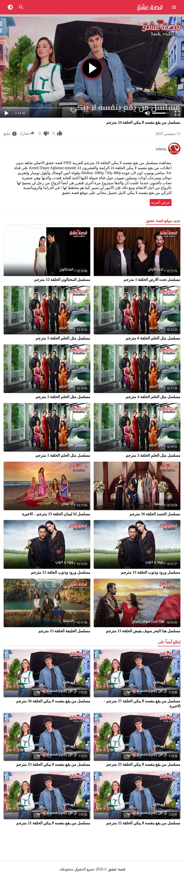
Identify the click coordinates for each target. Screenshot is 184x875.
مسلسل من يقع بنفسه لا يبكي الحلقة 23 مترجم (53, 764)
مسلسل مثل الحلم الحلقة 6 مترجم (153, 338)
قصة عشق (116, 869)
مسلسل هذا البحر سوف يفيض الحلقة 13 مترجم (143, 631)
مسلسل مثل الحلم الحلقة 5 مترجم (63, 338)
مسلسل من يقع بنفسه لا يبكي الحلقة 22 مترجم (143, 823)
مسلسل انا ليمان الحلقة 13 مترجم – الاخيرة (56, 514)
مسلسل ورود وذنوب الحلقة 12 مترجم (60, 572)
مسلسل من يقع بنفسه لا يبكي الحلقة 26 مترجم (53, 701)
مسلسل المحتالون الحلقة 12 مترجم (62, 279)
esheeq (161, 149)
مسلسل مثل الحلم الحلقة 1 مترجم (63, 455)
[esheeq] (174, 153)
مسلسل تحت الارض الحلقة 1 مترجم (152, 279)
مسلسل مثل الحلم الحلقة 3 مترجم (63, 397)
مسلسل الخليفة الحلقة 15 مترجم (64, 631)
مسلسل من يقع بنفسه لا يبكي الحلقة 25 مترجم (143, 764)
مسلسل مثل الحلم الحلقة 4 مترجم (153, 397)
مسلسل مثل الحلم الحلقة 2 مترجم (153, 455)
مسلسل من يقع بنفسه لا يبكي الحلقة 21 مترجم (53, 823)
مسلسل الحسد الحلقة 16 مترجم (155, 514)
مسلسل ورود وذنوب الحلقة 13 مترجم (150, 572)
